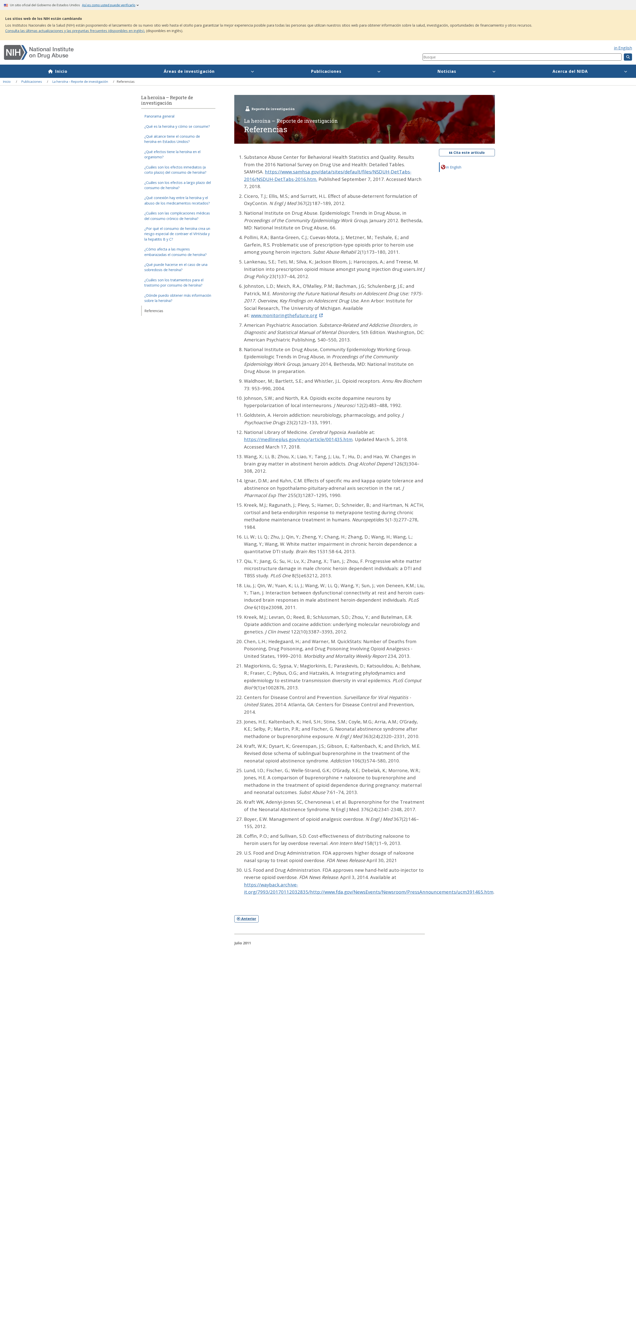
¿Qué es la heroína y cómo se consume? (177, 126)
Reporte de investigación (273, 109)
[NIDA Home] (178, 52)
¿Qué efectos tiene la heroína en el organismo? (172, 154)
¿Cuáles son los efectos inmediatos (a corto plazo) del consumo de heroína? (175, 170)
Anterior (248, 918)
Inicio (61, 71)
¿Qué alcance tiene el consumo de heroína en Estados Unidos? (172, 139)
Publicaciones (326, 71)
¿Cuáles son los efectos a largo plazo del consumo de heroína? (177, 185)
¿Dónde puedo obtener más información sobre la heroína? (177, 298)
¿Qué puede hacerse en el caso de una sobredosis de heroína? (175, 267)
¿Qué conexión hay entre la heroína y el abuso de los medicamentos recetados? (177, 201)
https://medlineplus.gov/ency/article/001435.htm (298, 439)
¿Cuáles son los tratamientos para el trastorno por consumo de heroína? (173, 283)
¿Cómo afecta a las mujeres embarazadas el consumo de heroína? (175, 252)
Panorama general (159, 116)
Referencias (153, 310)
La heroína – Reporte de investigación (80, 81)
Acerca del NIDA (570, 71)
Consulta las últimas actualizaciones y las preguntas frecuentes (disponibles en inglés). (75, 30)
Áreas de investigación (189, 71)
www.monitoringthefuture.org (284, 315)
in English (623, 48)
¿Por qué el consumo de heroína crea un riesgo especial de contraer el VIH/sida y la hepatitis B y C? (177, 234)
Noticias (446, 71)
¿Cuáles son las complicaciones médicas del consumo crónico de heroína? (177, 216)
